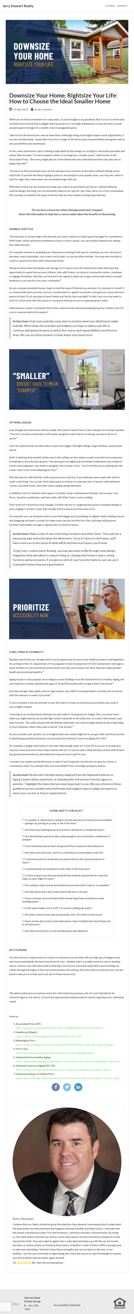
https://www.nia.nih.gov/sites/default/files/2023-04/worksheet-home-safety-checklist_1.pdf (67, 1078)
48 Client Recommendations (47, 1262)
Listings (110, 6)
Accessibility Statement (67, 1304)
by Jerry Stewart (43, 109)
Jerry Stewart (23, 1219)
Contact (122, 6)
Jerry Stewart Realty (18, 6)
